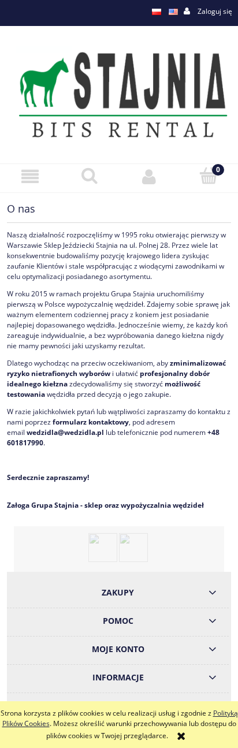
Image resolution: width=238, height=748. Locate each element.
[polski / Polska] (156, 11)
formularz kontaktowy (91, 422)
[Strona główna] (119, 93)
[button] (30, 176)
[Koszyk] (208, 176)
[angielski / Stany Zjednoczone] (173, 11)
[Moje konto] (148, 176)
